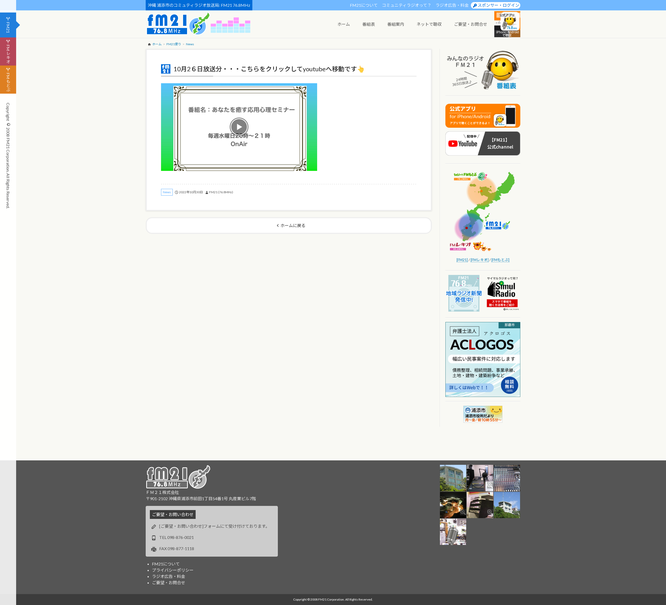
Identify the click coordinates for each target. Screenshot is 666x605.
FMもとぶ (8, 82)
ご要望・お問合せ (168, 582)
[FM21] (462, 260)
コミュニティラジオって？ (406, 5)
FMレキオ (8, 53)
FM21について (364, 5)
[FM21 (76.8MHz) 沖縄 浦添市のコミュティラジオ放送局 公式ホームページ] (178, 23)
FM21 (8, 27)
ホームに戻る (292, 225)
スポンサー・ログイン (498, 5)
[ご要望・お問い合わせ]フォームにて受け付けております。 (214, 526)
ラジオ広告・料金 (452, 5)
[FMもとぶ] (500, 260)
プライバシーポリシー (173, 570)
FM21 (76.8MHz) (221, 192)
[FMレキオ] (480, 260)
